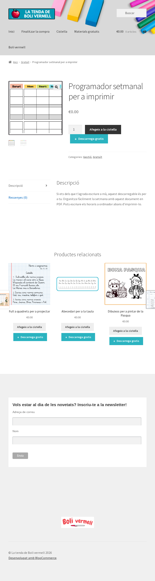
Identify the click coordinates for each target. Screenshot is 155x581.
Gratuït (25, 62)
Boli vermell (16, 47)
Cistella (62, 31)
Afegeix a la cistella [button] (29, 327)
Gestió (87, 157)
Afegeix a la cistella (103, 129)
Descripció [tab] (15, 186)
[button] (56, 87)
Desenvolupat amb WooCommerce (32, 558)
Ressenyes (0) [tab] (17, 197)
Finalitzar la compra (35, 31)
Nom (16, 431)
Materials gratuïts (86, 31)
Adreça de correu (24, 412)
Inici (11, 31)
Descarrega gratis (91, 139)
